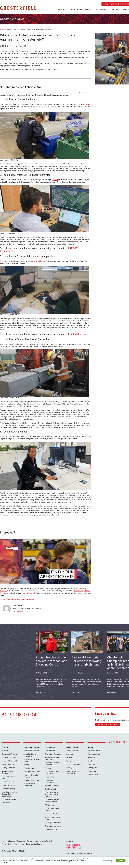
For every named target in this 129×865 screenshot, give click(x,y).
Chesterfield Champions (31, 772)
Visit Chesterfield (94, 751)
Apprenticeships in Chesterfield (73, 772)
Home (4, 841)
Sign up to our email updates (107, 724)
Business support (8, 782)
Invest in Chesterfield (9, 761)
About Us (11, 841)
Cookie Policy (19, 844)
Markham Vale (50, 777)
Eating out (91, 764)
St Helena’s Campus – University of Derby (53, 801)
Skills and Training (8, 789)
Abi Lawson (4, 261)
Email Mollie (19, 612)
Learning (69, 754)
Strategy (26, 765)
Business (62, 10)
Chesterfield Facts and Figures (10, 777)
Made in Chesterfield (28, 593)
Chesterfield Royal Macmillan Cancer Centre (51, 794)
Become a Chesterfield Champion (31, 776)
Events (114, 4)
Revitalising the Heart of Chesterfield (53, 772)
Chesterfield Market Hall (53, 826)
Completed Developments (50, 781)
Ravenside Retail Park (52, 814)
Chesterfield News (5, 29)
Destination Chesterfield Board (31, 760)
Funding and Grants (9, 785)
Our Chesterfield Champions (29, 785)
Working (69, 768)
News (106, 4)
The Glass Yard (50, 789)
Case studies (6, 803)
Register (30, 841)
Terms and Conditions (34, 844)
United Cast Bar (36, 261)
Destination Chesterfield (18, 8)
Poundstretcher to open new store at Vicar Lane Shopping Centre (52, 661)
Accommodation (94, 754)
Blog (122, 4)
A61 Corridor (49, 805)
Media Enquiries (29, 768)
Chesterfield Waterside (53, 754)
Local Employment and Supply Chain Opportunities (10, 794)
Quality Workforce (8, 768)
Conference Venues (9, 799)
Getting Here (92, 768)
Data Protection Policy (42, 841)
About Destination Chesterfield (29, 755)
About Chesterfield (72, 751)
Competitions (92, 771)
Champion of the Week (31, 780)
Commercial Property (9, 754)
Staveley (48, 768)
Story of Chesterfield (73, 764)
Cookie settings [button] (107, 861)
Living (68, 761)
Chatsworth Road (51, 829)
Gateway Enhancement (53, 823)
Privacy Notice (7, 844)
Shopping (91, 757)
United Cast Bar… (79, 334)
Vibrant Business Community (8, 772)
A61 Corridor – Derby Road (52, 818)
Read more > (75, 692)
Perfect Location (8, 764)
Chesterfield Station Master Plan (52, 764)
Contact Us (21, 841)
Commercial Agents (9, 757)
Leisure (69, 757)
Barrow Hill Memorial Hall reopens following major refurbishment (86, 661)
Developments (102, 10)
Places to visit (93, 775)
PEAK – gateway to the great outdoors (53, 758)
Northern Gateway (51, 786)
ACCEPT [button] (120, 861)
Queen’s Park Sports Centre (52, 809)
